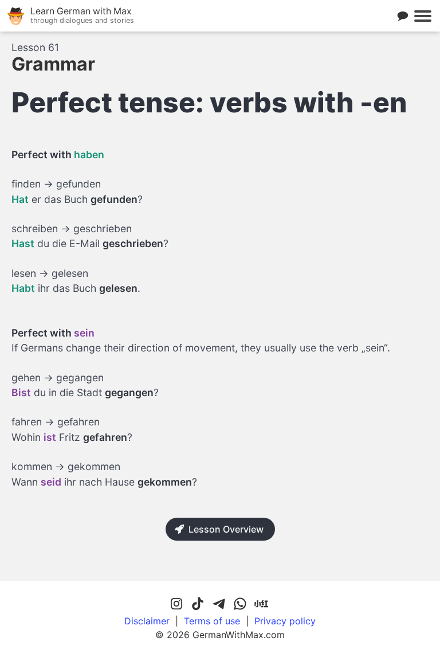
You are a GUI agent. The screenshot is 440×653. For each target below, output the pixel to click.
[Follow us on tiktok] (197, 604)
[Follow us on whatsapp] (240, 604)
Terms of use (212, 621)
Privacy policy (285, 621)
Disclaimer (147, 621)
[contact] (402, 16)
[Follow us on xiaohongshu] (261, 604)
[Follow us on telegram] (219, 604)
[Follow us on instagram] (176, 604)
